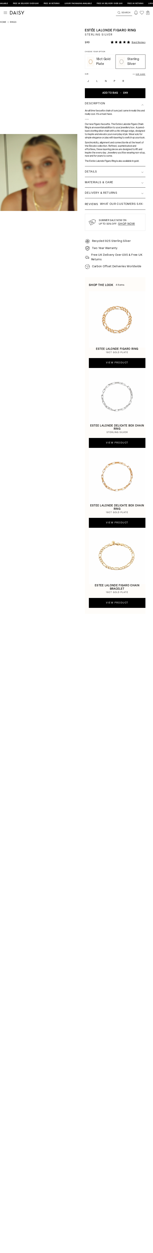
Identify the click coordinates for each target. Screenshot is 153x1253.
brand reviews (139, 42)
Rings (13, 22)
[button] (147, 13)
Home (3, 22)
